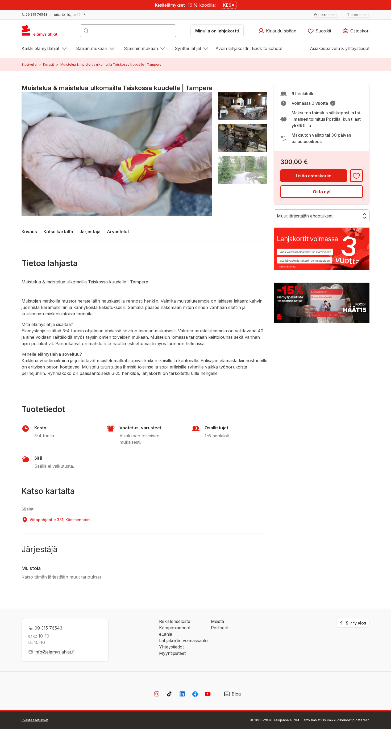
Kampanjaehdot (174, 627)
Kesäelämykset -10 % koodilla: (185, 5)
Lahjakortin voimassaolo (183, 640)
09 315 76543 (48, 628)
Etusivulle (29, 64)
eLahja (165, 634)
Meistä (217, 621)
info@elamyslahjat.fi (54, 652)
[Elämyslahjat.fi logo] (40, 32)
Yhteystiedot (171, 647)
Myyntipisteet (172, 653)
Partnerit (219, 627)
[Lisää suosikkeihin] (356, 175)
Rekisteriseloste (174, 621)
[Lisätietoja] (333, 103)
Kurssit (48, 64)
